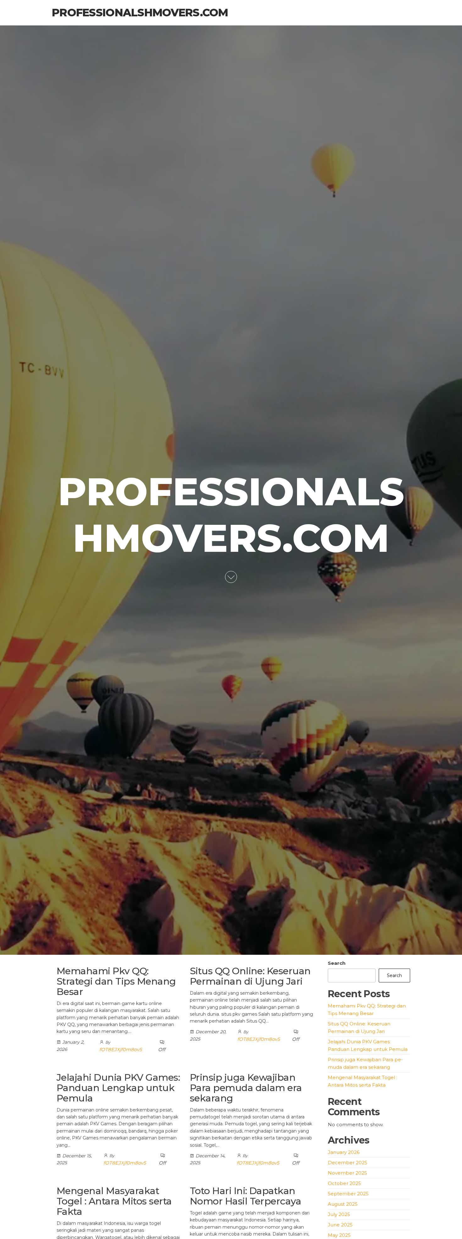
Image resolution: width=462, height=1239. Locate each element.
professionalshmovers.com (140, 12)
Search (336, 963)
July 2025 (339, 1214)
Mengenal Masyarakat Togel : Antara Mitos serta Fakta (114, 1201)
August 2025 (343, 1204)
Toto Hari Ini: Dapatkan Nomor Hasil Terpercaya (245, 1196)
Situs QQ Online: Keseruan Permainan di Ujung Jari (250, 976)
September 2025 (348, 1194)
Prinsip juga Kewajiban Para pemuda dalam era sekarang (246, 1088)
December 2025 (347, 1163)
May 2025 (339, 1235)
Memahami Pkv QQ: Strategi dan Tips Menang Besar (116, 981)
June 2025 (340, 1225)
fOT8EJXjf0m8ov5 (120, 1049)
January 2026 (344, 1152)
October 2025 (344, 1183)
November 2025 (347, 1173)
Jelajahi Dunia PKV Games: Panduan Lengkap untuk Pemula (118, 1088)
